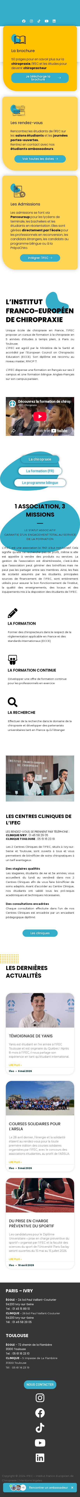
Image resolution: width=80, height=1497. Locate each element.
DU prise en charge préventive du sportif (31, 1223)
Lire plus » (15, 1065)
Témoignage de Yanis (31, 1036)
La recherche (21, 712)
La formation (22, 623)
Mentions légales (30, 1480)
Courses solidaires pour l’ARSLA (34, 1126)
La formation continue (32, 670)
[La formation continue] (12, 660)
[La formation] (12, 613)
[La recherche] (12, 702)
